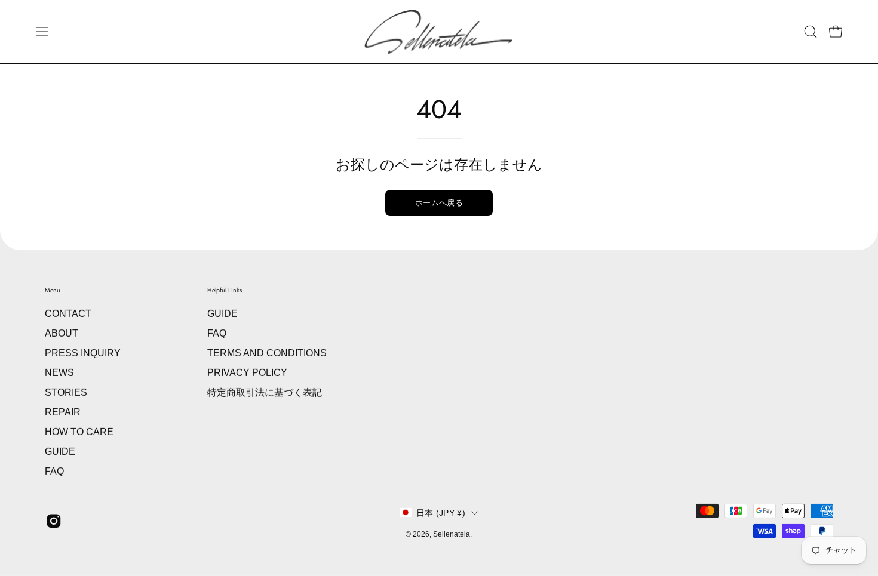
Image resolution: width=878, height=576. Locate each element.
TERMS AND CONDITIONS (267, 353)
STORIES (66, 392)
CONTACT (68, 314)
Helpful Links (224, 290)
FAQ (54, 471)
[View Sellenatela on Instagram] (54, 521)
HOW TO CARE (79, 432)
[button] (810, 31)
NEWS (59, 373)
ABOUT (61, 333)
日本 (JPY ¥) (440, 513)
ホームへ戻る (439, 202)
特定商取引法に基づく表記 (264, 392)
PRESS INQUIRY (83, 353)
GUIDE (60, 451)
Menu (52, 290)
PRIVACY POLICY (247, 373)
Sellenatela (451, 534)
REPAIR (63, 412)
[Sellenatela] (439, 31)
